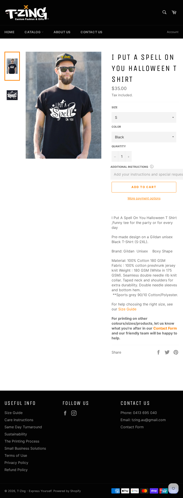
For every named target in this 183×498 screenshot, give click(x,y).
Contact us (91, 32)
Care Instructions (18, 420)
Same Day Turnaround (23, 427)
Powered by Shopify (67, 491)
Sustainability (15, 434)
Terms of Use (15, 455)
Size (114, 107)
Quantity (119, 146)
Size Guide (127, 309)
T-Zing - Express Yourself (34, 491)
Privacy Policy (16, 462)
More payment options (144, 198)
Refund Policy (16, 469)
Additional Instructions (129, 166)
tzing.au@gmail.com (149, 420)
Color (116, 126)
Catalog (33, 32)
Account (173, 32)
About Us (62, 32)
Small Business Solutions (25, 448)
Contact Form (165, 328)
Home (9, 32)
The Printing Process (21, 441)
